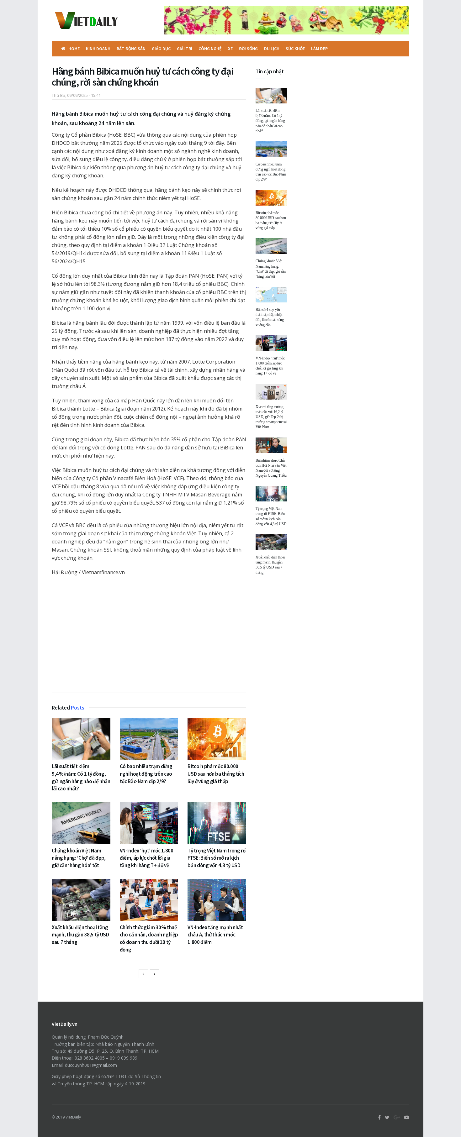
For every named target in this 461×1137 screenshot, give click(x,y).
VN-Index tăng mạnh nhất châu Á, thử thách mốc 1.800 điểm (215, 935)
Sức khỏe (295, 48)
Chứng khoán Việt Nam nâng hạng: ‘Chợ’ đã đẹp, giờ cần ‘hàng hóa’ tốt (79, 858)
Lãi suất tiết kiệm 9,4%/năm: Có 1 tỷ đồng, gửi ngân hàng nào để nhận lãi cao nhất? (81, 777)
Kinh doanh (98, 48)
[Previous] (143, 973)
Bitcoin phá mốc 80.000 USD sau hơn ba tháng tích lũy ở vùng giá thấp (216, 774)
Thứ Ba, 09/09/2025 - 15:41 (76, 95)
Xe (230, 48)
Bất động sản (131, 48)
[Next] (154, 973)
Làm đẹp (319, 48)
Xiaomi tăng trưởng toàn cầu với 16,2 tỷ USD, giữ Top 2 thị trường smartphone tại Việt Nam (271, 417)
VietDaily (73, 1117)
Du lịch (271, 48)
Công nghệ (210, 48)
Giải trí (184, 48)
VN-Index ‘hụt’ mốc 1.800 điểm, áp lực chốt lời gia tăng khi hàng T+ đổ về (146, 858)
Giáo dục (161, 48)
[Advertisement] (149, 636)
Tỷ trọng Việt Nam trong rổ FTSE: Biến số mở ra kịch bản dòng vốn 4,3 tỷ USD (216, 858)
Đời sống (248, 48)
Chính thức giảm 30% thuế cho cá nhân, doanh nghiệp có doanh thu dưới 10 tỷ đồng (149, 938)
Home (74, 48)
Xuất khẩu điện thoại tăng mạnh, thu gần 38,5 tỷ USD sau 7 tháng (80, 935)
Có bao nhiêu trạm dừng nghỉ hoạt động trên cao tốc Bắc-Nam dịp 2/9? (146, 774)
